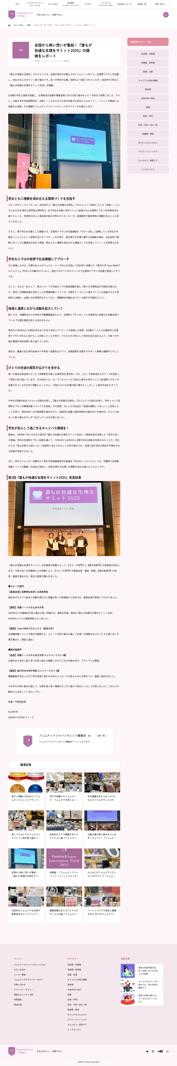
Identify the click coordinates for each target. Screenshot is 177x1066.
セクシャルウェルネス (148, 143)
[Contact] (167, 1051)
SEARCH (166, 14)
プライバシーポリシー (23, 990)
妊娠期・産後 (148, 134)
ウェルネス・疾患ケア (148, 160)
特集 (148, 107)
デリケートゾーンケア (148, 152)
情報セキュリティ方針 (23, 995)
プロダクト (88, 4)
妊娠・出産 (148, 72)
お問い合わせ (160, 4)
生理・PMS (148, 116)
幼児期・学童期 (148, 54)
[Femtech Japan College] (20, 14)
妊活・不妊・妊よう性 (148, 125)
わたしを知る (53, 4)
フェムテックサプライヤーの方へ (106, 4)
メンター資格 (20, 975)
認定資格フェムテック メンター (70, 4)
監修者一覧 (142, 4)
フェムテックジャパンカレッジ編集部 (55, 61)
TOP (17, 4)
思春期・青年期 (148, 63)
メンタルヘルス (148, 169)
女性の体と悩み (148, 98)
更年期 (148, 89)
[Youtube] (160, 1051)
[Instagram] (152, 1051)
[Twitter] (147, 1051)
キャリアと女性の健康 (148, 80)
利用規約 (18, 1000)
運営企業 (18, 1005)
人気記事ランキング (124, 4)
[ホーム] (9, 25)
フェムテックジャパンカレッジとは (35, 4)
